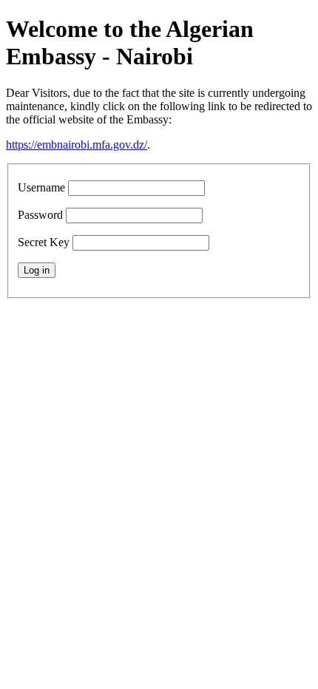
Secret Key (44, 242)
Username (41, 187)
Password (40, 214)
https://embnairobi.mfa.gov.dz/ (76, 144)
